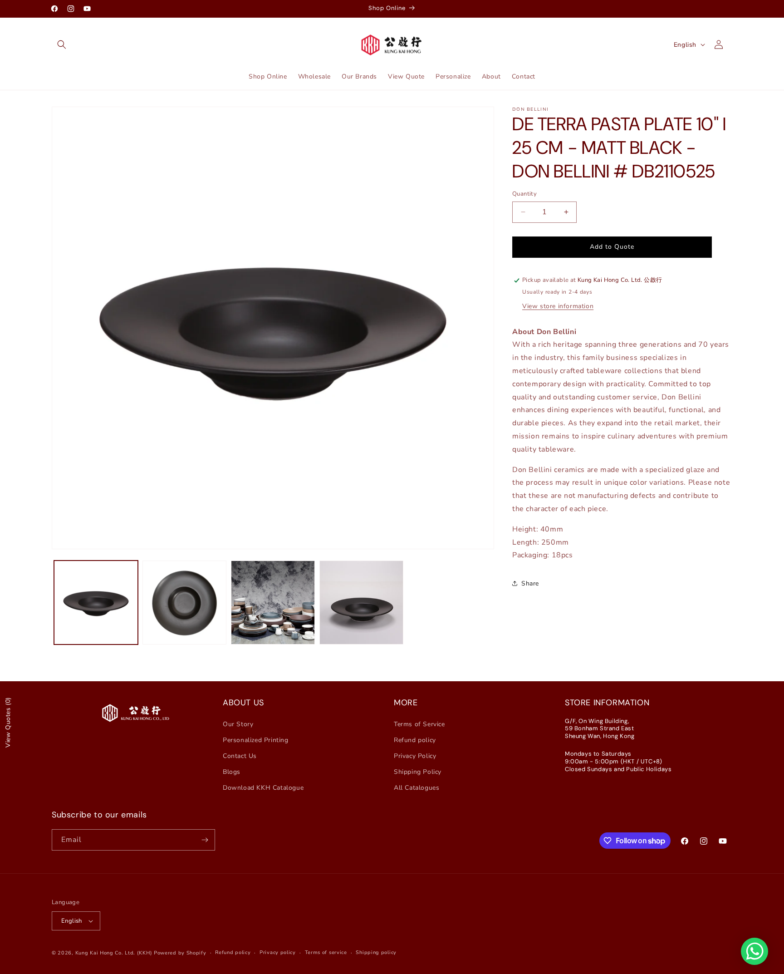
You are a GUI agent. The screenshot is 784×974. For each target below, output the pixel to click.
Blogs (231, 771)
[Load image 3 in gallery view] (273, 602)
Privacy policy (278, 952)
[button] (62, 44)
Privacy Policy (415, 756)
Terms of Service (419, 724)
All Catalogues (416, 787)
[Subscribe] (205, 840)
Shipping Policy (417, 771)
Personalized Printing (256, 740)
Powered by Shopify (180, 952)
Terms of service (326, 952)
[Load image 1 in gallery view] (96, 602)
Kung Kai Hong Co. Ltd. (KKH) (113, 952)
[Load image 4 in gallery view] (361, 602)
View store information (557, 306)
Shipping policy (376, 952)
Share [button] (530, 583)
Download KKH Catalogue (263, 787)
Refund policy (415, 740)
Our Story (238, 724)
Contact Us (240, 756)
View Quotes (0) (8, 722)
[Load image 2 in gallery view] (184, 602)
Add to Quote (612, 246)
